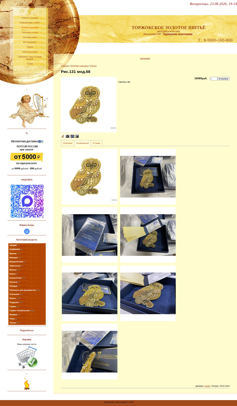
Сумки (14, 306)
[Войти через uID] (27, 231)
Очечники (16, 294)
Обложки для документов (24, 290)
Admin (207, 386)
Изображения (82, 143)
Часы (13, 319)
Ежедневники (17, 261)
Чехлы (14, 323)
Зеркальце (16, 266)
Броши (14, 253)
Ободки (14, 286)
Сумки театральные (21, 310)
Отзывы (96, 143)
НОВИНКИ (15, 249)
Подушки (15, 302)
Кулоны (14, 282)
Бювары (15, 257)
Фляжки (14, 314)
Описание (67, 143)
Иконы (14, 270)
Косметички (17, 278)
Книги (13, 274)
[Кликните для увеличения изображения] (88, 104)
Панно (14, 298)
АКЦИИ (14, 245)
